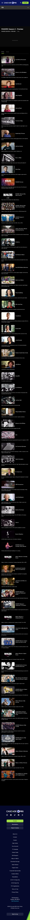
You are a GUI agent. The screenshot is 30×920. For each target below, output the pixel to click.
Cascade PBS (14, 906)
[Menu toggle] (2, 3)
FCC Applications (15, 886)
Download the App (15, 861)
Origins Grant (15, 867)
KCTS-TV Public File (15, 880)
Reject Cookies (15, 828)
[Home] (15, 811)
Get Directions (15, 901)
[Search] (21, 3)
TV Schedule (15, 849)
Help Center (15, 843)
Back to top (15, 914)
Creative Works (15, 873)
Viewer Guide (15, 852)
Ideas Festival (15, 864)
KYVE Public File (15, 883)
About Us (15, 834)
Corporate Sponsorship (15, 870)
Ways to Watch (15, 858)
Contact (15, 837)
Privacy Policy (15, 892)
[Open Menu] (28, 7)
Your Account (15, 846)
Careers (15, 840)
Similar (7, 51)
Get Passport (15, 855)
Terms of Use (15, 889)
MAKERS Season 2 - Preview (12, 29)
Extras (2, 51)
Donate (25, 2)
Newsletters (15, 824)
